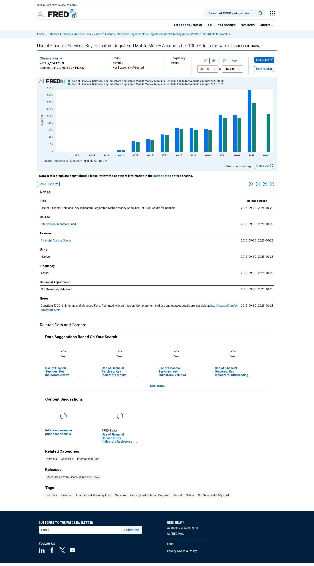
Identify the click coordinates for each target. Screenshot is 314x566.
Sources (248, 25)
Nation (190, 495)
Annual (177, 495)
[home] (57, 13)
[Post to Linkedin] (272, 184)
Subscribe (131, 530)
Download (262, 68)
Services (120, 495)
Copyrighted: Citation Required (149, 495)
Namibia (52, 459)
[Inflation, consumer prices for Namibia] (63, 416)
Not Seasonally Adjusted (213, 495)
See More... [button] (158, 386)
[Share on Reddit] (265, 184)
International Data (88, 459)
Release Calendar (188, 25)
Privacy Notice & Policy (182, 551)
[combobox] (235, 13)
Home (41, 34)
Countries (67, 459)
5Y (214, 60)
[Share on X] (251, 184)
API (210, 25)
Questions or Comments (182, 527)
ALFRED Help (175, 533)
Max (234, 60)
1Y (205, 60)
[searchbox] (235, 13)
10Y (223, 60)
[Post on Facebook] (258, 184)
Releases (53, 34)
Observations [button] (49, 58)
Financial (66, 495)
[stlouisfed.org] (57, 5)
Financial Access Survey (77, 34)
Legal (170, 544)
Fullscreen (263, 165)
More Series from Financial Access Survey (73, 477)
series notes (162, 176)
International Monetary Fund (58, 224)
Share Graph (47, 184)
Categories (227, 25)
